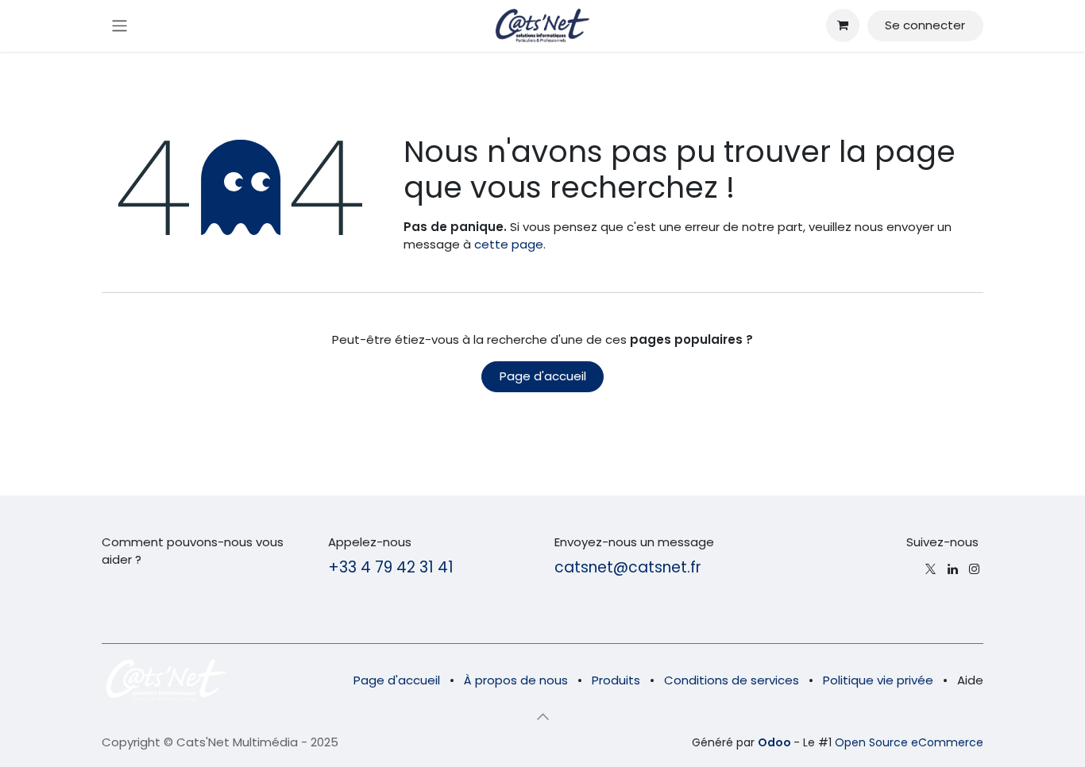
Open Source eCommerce (909, 742)
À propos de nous (516, 680)
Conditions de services (731, 680)
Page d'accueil (543, 376)
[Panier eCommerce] (842, 25)
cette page (508, 244)
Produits (616, 680)
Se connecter (925, 25)
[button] (542, 717)
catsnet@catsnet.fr (627, 567)
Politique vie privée (878, 680)
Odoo (775, 742)
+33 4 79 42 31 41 (391, 567)
